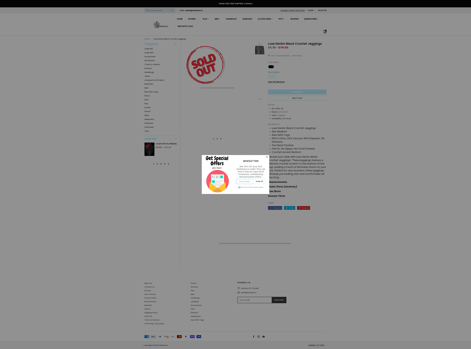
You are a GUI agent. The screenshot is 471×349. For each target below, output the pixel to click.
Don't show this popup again (252, 187)
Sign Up (259, 181)
